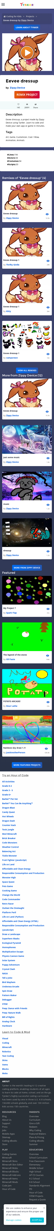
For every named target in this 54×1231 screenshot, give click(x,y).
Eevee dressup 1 (11, 260)
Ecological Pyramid (11, 943)
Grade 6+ (6, 794)
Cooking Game (9, 890)
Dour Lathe (11, 706)
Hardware (7, 1025)
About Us (6, 1119)
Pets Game (7, 886)
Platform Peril (9, 912)
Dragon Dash (8, 820)
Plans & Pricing (36, 1137)
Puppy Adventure (11, 964)
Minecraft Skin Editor (12, 1164)
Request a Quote (37, 1199)
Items (5, 1064)
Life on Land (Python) (13, 916)
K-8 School (34, 1182)
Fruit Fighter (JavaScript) (14, 860)
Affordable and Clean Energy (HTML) (20, 921)
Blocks (5, 1069)
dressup (7, 550)
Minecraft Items (10, 1178)
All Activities (8, 781)
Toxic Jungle (8, 829)
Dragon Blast (8, 807)
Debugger (7, 999)
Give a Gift (34, 1123)
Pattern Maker (9, 995)
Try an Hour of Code (15, 775)
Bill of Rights (8, 1017)
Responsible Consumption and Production (23, 873)
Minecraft (7, 1047)
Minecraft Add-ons (11, 1175)
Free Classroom (37, 1161)
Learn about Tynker (27, 27)
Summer (33, 1144)
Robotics (6, 1051)
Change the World (11, 895)
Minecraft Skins (9, 1161)
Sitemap (6, 1137)
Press (4, 1126)
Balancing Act (9, 851)
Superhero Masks (10, 938)
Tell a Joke (7, 977)
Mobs (5, 1073)
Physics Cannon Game (13, 956)
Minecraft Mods (10, 1182)
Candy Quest (8, 812)
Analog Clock (8, 1021)
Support (6, 1123)
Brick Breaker (9, 838)
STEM (4, 1004)
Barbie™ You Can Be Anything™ (17, 803)
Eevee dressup (10, 213)
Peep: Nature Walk (11, 1012)
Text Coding (8, 1055)
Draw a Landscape (11, 934)
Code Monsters (9, 842)
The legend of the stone (15, 654)
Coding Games (9, 1154)
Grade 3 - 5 (7, 790)
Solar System (8, 960)
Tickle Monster (9, 855)
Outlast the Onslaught (13, 908)
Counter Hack (9, 825)
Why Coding (35, 1130)
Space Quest (8, 881)
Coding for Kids (13, 16)
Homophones (9, 947)
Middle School (36, 1168)
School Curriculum (38, 1157)
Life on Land (8, 864)
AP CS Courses (36, 1175)
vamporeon (12, 357)
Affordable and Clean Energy (16, 868)
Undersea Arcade (10, 986)
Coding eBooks (9, 1140)
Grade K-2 (7, 786)
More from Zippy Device (27, 567)
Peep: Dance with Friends (14, 1008)
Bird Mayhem (8, 982)
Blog (4, 1116)
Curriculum (34, 1119)
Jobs (4, 1130)
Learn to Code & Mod (16, 1032)
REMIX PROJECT (27, 94)
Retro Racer (8, 903)
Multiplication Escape (12, 951)
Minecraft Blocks (10, 1171)
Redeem (33, 1126)
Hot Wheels (8, 816)
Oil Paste (10, 659)
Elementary (34, 1164)
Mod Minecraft (9, 833)
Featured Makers (37, 1133)
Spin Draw (7, 991)
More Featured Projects (27, 765)
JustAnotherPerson (15, 752)
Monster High (9, 877)
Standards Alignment (39, 1185)
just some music (11, 457)
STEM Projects (36, 1196)
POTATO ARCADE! (11, 701)
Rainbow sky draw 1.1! (14, 747)
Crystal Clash (8, 969)
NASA (5, 973)
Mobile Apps (8, 1133)
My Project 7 (9, 608)
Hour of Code (8, 1189)
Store (4, 1144)
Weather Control (10, 847)
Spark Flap (11, 612)
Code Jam (7, 1185)
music (6, 504)
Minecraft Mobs (10, 1168)
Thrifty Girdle (12, 264)
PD (30, 1189)
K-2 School (34, 1178)
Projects (30, 16)
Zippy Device (17, 87)
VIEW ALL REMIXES (27, 370)
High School (35, 1171)
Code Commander (11, 899)
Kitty (8, 311)
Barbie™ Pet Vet (10, 799)
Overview (34, 1116)
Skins (4, 1060)
